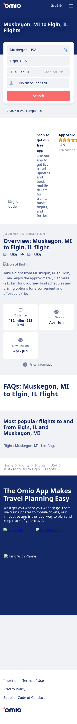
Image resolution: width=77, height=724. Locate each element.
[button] (22, 72)
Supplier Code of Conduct (24, 697)
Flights (24, 465)
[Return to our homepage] (12, 6)
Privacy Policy (14, 689)
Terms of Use (33, 680)
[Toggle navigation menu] (71, 6)
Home (8, 465)
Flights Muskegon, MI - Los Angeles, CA (34, 445)
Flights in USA (46, 465)
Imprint (9, 680)
